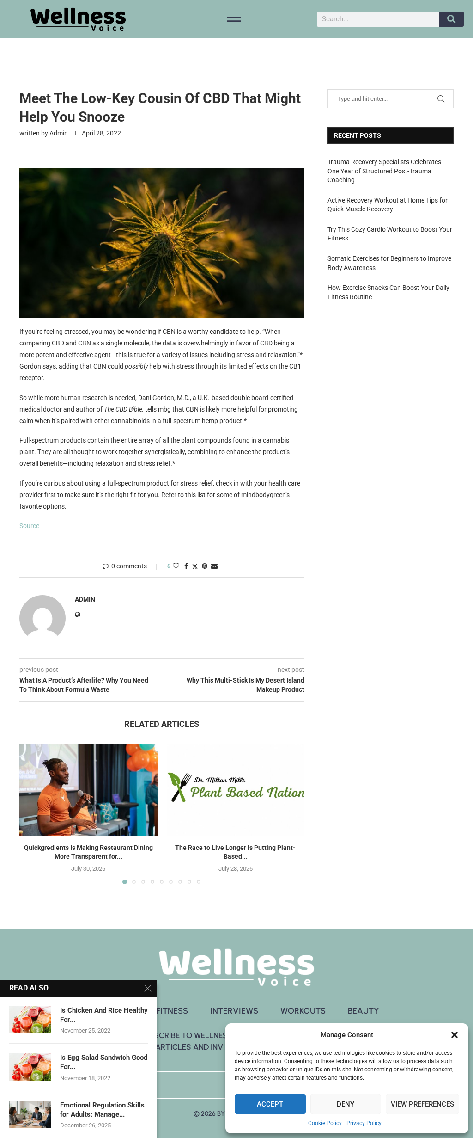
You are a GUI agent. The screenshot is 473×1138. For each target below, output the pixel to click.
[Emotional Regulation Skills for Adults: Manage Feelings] (30, 1114)
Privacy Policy (364, 1123)
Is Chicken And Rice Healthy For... (104, 1015)
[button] (454, 1035)
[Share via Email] (214, 566)
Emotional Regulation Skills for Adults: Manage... (102, 1110)
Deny (345, 1104)
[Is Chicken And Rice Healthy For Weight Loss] (30, 1019)
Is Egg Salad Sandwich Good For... (103, 1062)
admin (58, 133)
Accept (270, 1104)
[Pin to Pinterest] (204, 566)
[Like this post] (176, 566)
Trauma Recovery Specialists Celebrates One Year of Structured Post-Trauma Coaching (384, 171)
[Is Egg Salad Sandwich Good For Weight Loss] (30, 1067)
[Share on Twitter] (195, 566)
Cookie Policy (325, 1123)
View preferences (422, 1104)
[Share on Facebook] (186, 566)
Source (29, 525)
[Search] (451, 19)
